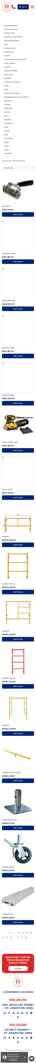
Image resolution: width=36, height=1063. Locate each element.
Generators (9, 52)
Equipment (8, 153)
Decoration (8, 123)
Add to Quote (18, 214)
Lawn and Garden (10, 71)
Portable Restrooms (12, 82)
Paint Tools (8, 74)
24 (23, 933)
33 (18, 937)
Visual (6, 146)
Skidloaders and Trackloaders (16, 97)
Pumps (6, 86)
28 (7, 937)
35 (26, 937)
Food (6, 134)
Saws (6, 89)
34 (22, 937)
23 (19, 933)
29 (11, 937)
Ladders (7, 67)
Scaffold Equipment (12, 93)
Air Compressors (11, 25)
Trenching (8, 108)
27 (3, 937)
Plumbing (7, 78)
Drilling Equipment (11, 40)
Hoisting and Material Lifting (15, 59)
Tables (6, 150)
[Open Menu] (32, 7)
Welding (7, 112)
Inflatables (8, 138)
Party (6, 116)
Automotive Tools (11, 29)
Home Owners (9, 63)
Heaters (7, 56)
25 (27, 933)
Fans (6, 44)
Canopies (7, 119)
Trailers (7, 104)
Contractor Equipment (13, 37)
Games (6, 142)
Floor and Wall (10, 48)
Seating (7, 131)
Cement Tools (9, 33)
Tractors (8, 101)
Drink (6, 127)
